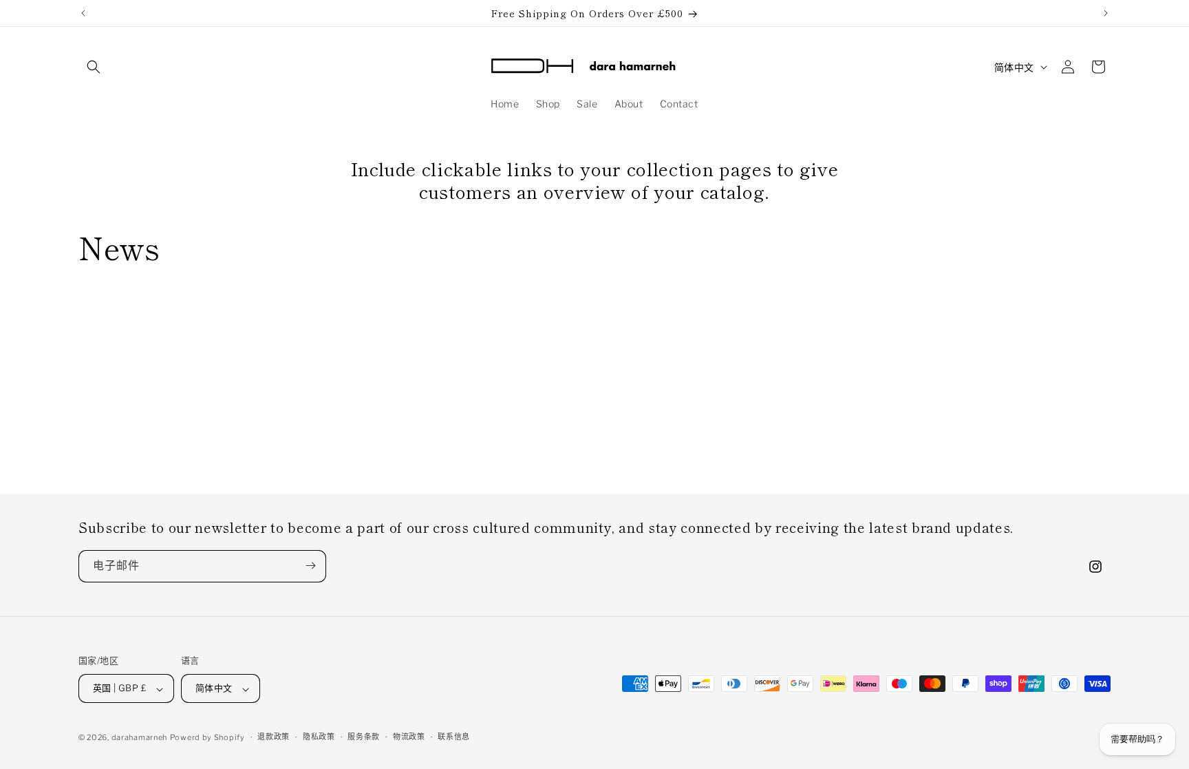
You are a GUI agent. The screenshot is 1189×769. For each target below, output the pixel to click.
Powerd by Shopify (207, 737)
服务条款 (363, 736)
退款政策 (273, 736)
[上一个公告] (83, 13)
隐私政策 (319, 736)
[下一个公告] (1106, 13)
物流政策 (409, 736)
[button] (93, 67)
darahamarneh (139, 737)
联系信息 (454, 736)
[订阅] (310, 565)
